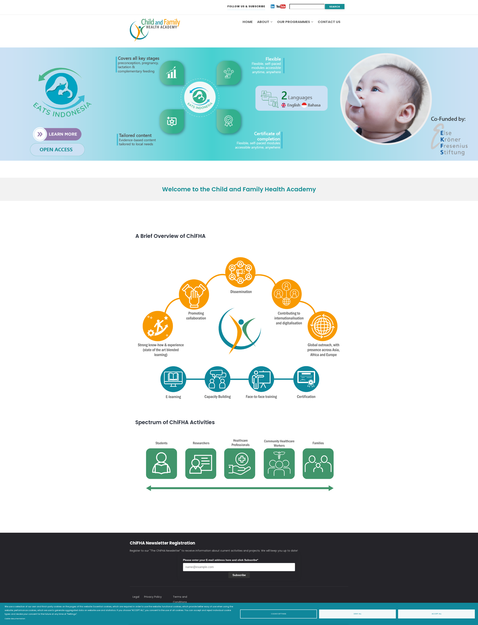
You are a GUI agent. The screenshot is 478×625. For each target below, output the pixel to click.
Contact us (329, 21)
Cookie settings (278, 613)
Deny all (357, 613)
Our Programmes (294, 21)
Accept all (436, 613)
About (263, 21)
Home (248, 21)
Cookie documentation (15, 618)
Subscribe (239, 575)
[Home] (155, 20)
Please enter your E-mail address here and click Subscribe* (220, 559)
